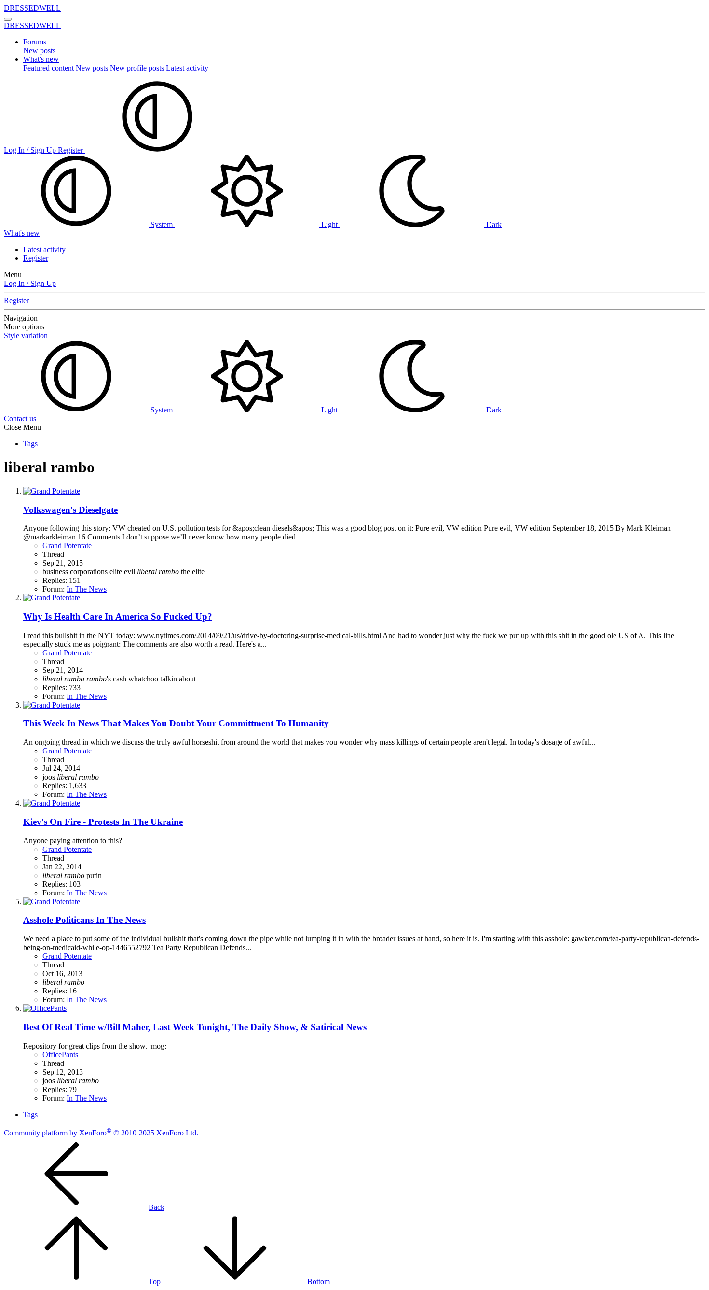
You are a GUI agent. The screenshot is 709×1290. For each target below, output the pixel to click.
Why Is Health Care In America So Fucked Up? (117, 616)
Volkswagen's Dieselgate (70, 510)
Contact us (20, 418)
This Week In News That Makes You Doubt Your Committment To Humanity (176, 723)
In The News (87, 589)
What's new (41, 59)
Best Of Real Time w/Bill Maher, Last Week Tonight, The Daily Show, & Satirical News (195, 1027)
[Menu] (8, 19)
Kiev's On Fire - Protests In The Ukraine (103, 822)
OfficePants (60, 1054)
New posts (39, 50)
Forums (34, 42)
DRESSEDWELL (32, 8)
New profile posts (137, 68)
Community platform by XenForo (101, 1133)
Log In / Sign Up (30, 283)
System (162, 224)
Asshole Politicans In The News (84, 920)
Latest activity (187, 68)
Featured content (48, 68)
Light (329, 224)
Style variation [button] (26, 335)
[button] (157, 150)
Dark (493, 224)
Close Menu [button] (22, 427)
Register (35, 258)
